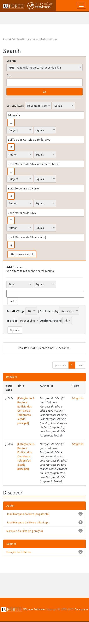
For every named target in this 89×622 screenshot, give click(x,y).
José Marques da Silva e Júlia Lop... (28, 522)
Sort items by (49, 311)
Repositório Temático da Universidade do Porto (30, 39)
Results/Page (15, 311)
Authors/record (51, 320)
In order (11, 320)
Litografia (78, 398)
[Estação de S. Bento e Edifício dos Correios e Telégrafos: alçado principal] (26, 410)
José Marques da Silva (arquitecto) (27, 514)
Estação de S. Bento (18, 552)
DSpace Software (34, 609)
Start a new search (22, 254)
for (8, 75)
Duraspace (81, 609)
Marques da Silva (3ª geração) (24, 531)
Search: (11, 61)
